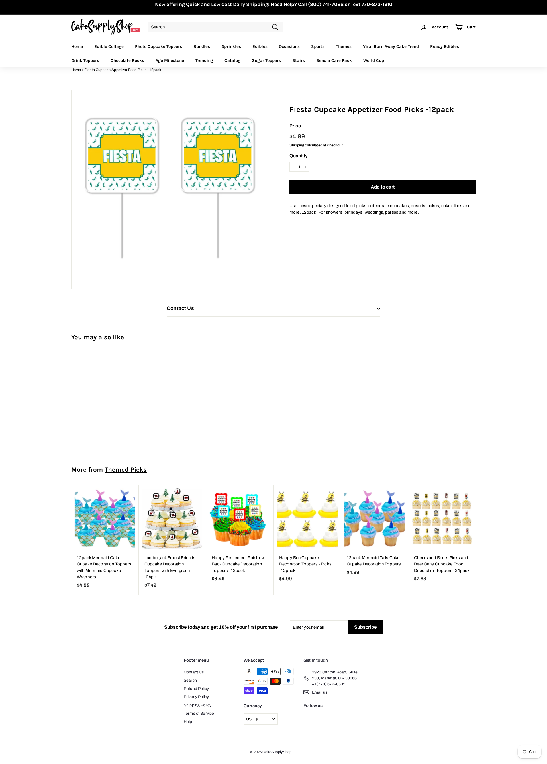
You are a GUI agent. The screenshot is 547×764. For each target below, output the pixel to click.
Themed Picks (126, 469)
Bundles (201, 46)
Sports (317, 46)
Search (190, 680)
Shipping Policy (197, 705)
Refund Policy (196, 689)
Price (295, 125)
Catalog (232, 60)
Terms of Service (199, 713)
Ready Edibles (444, 46)
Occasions (289, 46)
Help (188, 722)
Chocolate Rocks (127, 60)
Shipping (296, 145)
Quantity (298, 155)
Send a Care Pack (334, 60)
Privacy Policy (196, 697)
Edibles (260, 46)
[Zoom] (171, 189)
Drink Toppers (85, 60)
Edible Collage (109, 46)
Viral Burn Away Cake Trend (391, 46)
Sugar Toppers (266, 60)
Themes (344, 46)
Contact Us (194, 672)
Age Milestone (170, 60)
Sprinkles (231, 46)
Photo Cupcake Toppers (158, 46)
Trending (204, 60)
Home (77, 46)
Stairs (298, 60)
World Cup (373, 60)
